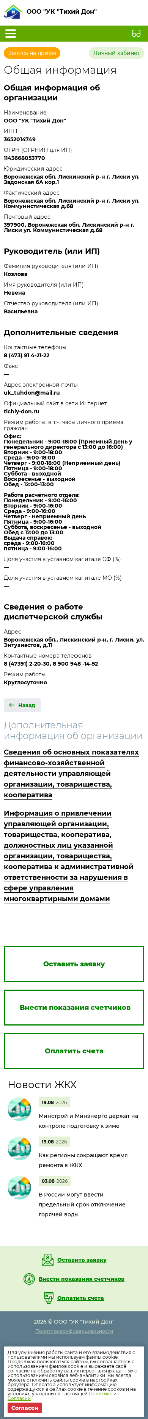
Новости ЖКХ (42, 1085)
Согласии (19, 1398)
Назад (26, 705)
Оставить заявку (82, 1260)
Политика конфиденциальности (74, 1331)
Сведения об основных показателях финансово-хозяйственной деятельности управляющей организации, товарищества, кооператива (71, 773)
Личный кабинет (116, 53)
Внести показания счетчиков (81, 1279)
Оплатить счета (80, 1298)
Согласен (24, 1407)
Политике (100, 1393)
